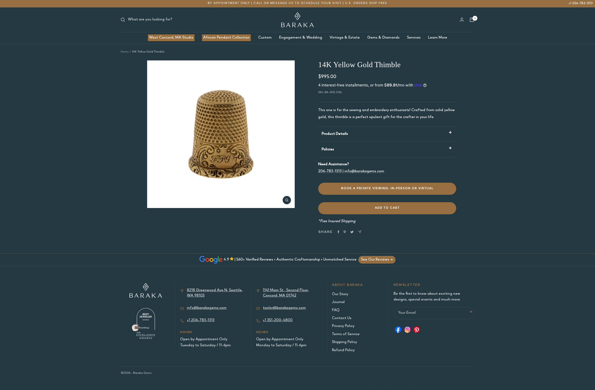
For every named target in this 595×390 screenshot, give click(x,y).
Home (125, 51)
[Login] (462, 20)
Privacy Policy (343, 326)
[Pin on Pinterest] (345, 232)
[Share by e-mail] (359, 231)
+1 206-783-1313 (581, 3)
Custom (265, 38)
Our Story (340, 294)
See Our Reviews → (377, 260)
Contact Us (341, 318)
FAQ (336, 310)
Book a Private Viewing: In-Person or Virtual (387, 188)
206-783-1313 (330, 171)
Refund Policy (343, 350)
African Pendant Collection (226, 38)
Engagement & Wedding (300, 38)
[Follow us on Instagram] (407, 330)
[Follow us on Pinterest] (416, 330)
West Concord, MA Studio (171, 38)
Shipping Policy (344, 342)
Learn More (437, 38)
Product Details (335, 134)
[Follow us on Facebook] (398, 330)
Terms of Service (346, 334)
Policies (328, 150)
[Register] (471, 313)
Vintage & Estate (345, 38)
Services (414, 38)
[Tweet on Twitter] (352, 232)
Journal (338, 302)
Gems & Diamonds (383, 38)
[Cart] (471, 20)
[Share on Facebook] (338, 232)
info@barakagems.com (364, 171)
